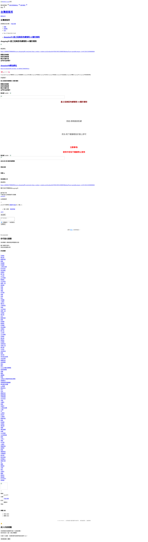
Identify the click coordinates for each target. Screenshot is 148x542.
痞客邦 (11, 204)
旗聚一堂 (3, 283)
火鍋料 (2, 301)
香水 (2, 469)
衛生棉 (2, 455)
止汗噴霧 (3, 277)
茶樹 (2, 467)
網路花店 (3, 393)
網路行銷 (3, 461)
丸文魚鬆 (3, 433)
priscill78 (3, 196)
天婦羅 (2, 300)
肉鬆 (2, 289)
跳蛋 (2, 449)
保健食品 (3, 343)
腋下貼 (2, 274)
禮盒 (2, 290)
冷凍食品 (3, 305)
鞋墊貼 (2, 279)
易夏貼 (2, 272)
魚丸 (2, 298)
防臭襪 (2, 265)
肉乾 (2, 296)
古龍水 (2, 471)
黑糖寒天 (3, 380)
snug (2, 316)
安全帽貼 (3, 270)
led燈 (2, 409)
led (1, 411)
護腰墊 (2, 375)
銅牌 (2, 404)
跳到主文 (3, 16)
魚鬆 (2, 287)
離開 (9, 539)
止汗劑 (2, 276)
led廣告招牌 (4, 408)
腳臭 (2, 261)
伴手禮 (2, 292)
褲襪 (2, 427)
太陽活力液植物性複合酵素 (8, 378)
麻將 (2, 437)
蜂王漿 (2, 347)
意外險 (2, 354)
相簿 (5, 27)
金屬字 (2, 406)
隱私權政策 (82, 520)
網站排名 (3, 388)
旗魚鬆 (2, 285)
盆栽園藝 (3, 362)
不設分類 (13, 23)
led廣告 (3, 413)
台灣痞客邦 (7, 12)
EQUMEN (3, 478)
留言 (14, 204)
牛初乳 (2, 349)
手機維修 (3, 453)
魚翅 (2, 307)
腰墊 (2, 373)
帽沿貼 (2, 257)
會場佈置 (3, 396)
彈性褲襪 (3, 429)
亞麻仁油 (3, 345)
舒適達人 (3, 459)
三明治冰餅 (4, 266)
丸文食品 (3, 281)
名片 (5, 30)
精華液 (2, 466)
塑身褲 (2, 477)
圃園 (2, 473)
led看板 (3, 416)
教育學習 (12, 209)
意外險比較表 (4, 356)
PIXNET (62, 520)
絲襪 (2, 431)
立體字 (2, 402)
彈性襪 (2, 425)
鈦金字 (2, 414)
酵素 (2, 353)
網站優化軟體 (4, 384)
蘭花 (2, 366)
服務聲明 (89, 520)
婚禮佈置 (3, 395)
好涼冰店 (3, 268)
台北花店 (3, 398)
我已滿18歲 (3, 539)
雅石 (2, 364)
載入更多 (3, 214)
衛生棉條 (3, 457)
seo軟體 (3, 386)
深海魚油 (3, 351)
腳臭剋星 (3, 259)
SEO (2, 389)
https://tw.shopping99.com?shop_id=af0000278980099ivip (15, 68)
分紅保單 (3, 358)
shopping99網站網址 (9, 66)
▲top (2, 211)
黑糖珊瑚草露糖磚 (5, 382)
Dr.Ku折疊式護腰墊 (6, 367)
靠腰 (2, 371)
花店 (2, 391)
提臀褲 (2, 480)
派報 (2, 400)
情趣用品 (3, 446)
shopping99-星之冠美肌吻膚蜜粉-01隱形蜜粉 (22, 37)
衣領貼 (2, 255)
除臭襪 (2, 263)
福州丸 (2, 303)
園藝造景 (3, 360)
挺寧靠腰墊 (4, 369)
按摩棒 (2, 448)
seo (1, 462)
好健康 (2, 342)
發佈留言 (3, 224)
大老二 (2, 438)
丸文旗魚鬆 (4, 435)
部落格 (5, 28)
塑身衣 (2, 475)
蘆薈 (2, 464)
